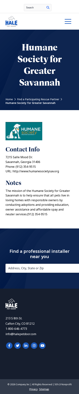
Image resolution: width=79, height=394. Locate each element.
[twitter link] (17, 345)
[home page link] (30, 21)
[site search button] (48, 7)
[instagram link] (34, 345)
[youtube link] (42, 345)
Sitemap (44, 389)
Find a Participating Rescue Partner (38, 99)
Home (9, 99)
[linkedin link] (26, 345)
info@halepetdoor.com (21, 334)
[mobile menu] (67, 21)
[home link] (11, 308)
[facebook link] (9, 345)
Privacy (33, 389)
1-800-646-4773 (16, 329)
